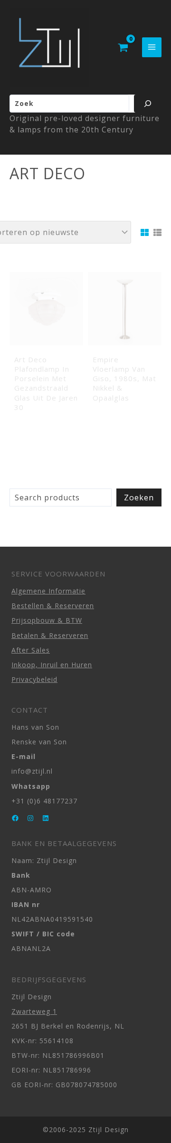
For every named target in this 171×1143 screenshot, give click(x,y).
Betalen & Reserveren (49, 635)
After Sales (30, 650)
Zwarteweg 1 (34, 1011)
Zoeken (139, 497)
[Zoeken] (148, 104)
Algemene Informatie (48, 590)
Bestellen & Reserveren (52, 605)
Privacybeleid (34, 679)
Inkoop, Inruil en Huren (51, 664)
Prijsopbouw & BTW (46, 620)
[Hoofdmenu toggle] (152, 47)
